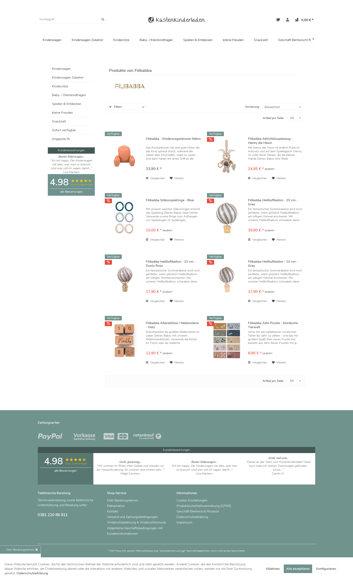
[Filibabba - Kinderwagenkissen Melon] (124, 156)
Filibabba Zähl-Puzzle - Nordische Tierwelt (273, 325)
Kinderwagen (61, 69)
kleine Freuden (62, 112)
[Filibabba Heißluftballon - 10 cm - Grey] (226, 279)
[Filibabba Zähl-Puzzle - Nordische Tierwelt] (226, 340)
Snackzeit (59, 121)
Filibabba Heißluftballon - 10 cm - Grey (273, 264)
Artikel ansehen (130, 477)
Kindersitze (60, 86)
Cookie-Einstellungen (191, 500)
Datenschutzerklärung (192, 517)
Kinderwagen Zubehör (68, 77)
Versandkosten (168, 550)
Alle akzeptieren (298, 569)
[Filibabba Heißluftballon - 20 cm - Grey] (226, 217)
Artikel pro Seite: (273, 118)
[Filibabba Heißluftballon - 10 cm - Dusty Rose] (124, 279)
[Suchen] (103, 19)
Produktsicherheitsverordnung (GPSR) (203, 506)
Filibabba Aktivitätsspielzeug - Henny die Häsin (270, 141)
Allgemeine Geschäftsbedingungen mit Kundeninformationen (135, 531)
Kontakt (112, 511)
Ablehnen (273, 569)
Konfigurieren (326, 569)
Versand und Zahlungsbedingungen (132, 517)
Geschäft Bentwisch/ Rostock (299, 40)
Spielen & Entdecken (66, 104)
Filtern (117, 107)
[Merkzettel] (278, 20)
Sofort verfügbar (64, 130)
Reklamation (116, 506)
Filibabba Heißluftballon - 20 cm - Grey (273, 202)
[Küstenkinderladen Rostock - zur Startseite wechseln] (176, 20)
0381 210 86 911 (53, 515)
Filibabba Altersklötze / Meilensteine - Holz (172, 325)
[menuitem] (72, 19)
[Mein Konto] (286, 20)
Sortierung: (252, 107)
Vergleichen (157, 178)
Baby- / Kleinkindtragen (69, 95)
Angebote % (61, 139)
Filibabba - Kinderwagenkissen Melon (173, 139)
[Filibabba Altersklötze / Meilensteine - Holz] (124, 340)
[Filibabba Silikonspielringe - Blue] (124, 217)
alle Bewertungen (71, 192)
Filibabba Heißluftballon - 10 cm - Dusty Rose (171, 264)
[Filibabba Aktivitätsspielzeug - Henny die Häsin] (226, 156)
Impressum (184, 522)
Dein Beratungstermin (122, 500)
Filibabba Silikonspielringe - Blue (170, 200)
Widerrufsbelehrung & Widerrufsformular (136, 522)
